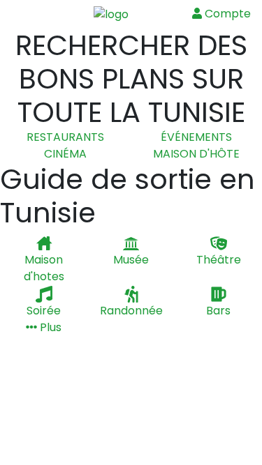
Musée (131, 260)
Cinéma (65, 154)
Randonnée (131, 311)
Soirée (44, 311)
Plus (49, 327)
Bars (218, 311)
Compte (226, 14)
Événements (196, 137)
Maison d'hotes (44, 268)
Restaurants (65, 137)
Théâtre (218, 260)
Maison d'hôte (196, 154)
